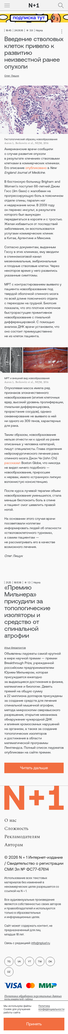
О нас (10, 820)
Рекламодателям (22, 836)
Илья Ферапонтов (15, 647)
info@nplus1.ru (40, 943)
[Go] (7, 5)
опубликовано (36, 168)
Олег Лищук (11, 75)
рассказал (12, 463)
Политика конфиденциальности (51, 1008)
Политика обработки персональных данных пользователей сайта (33, 997)
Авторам (13, 844)
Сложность (16, 828)
